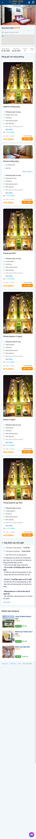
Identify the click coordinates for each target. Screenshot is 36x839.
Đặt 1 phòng (27, 139)
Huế (19, 663)
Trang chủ (5, 663)
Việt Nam (13, 663)
